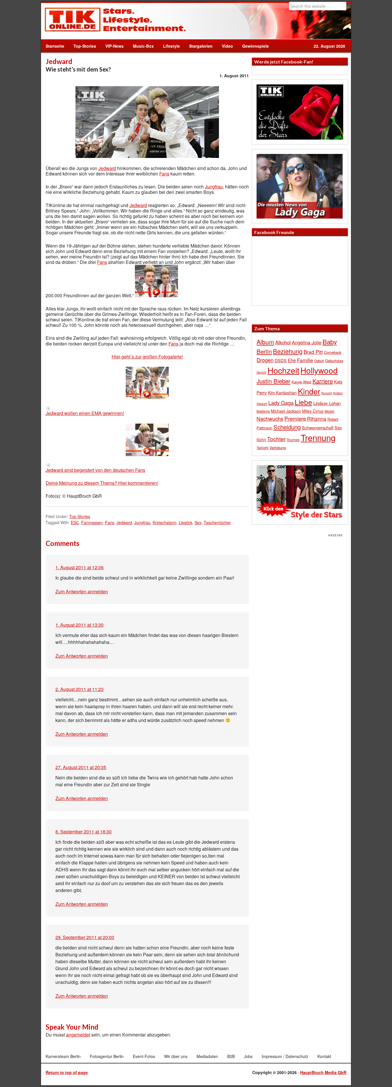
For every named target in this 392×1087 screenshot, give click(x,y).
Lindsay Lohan (327, 403)
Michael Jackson (286, 411)
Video (225, 46)
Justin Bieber (273, 381)
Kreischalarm (164, 522)
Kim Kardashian (282, 392)
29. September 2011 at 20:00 (84, 937)
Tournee (293, 439)
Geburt (319, 360)
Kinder (309, 391)
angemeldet (78, 1034)
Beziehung (287, 351)
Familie (305, 360)
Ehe (292, 360)
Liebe (303, 402)
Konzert (326, 393)
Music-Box (141, 46)
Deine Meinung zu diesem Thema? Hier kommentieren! (102, 483)
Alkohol (283, 342)
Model (329, 411)
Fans (164, 173)
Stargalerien (201, 46)
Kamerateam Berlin (63, 1056)
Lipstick (185, 522)
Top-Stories (84, 46)
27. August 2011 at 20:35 (80, 767)
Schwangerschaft (317, 427)
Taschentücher (217, 522)
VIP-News (114, 46)
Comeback (332, 352)
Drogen (265, 360)
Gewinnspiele (255, 46)
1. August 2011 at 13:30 (79, 624)
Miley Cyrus (312, 411)
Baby (330, 341)
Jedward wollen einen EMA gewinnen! (85, 413)
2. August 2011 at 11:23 (79, 689)
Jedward (107, 168)
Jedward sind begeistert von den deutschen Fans (95, 470)
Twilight (262, 447)
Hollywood (319, 370)
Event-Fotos (144, 1056)
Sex (198, 522)
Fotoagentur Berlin (107, 1056)
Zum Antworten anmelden (81, 591)
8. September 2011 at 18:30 (83, 831)
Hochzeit (283, 370)
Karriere (323, 381)
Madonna (263, 411)
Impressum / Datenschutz (285, 1056)
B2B (231, 1056)
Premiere (295, 418)
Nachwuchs (270, 418)
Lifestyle (169, 46)
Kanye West (301, 382)
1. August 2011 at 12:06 (79, 567)
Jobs (248, 1056)
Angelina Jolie (306, 342)
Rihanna (316, 418)
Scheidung (287, 427)
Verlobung (277, 447)
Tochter (276, 439)
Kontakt (324, 1056)
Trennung (318, 437)
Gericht (261, 372)
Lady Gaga (281, 402)
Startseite (55, 46)
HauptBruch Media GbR (323, 1072)
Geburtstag (334, 360)
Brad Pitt (313, 351)
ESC (75, 522)
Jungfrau (214, 186)
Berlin (264, 351)
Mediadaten (207, 1056)
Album (265, 341)
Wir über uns (175, 1056)
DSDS (281, 360)
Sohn (261, 439)
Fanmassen (92, 522)
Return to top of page (67, 1072)
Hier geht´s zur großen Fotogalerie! (147, 356)
